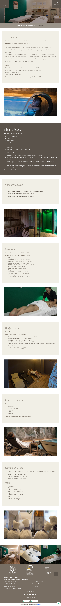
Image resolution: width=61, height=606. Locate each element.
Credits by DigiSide (30, 597)
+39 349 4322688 (11, 586)
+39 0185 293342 (10, 585)
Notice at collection (24, 604)
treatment (41, 25)
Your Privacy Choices (33, 604)
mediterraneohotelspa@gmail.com (12, 588)
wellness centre (22, 25)
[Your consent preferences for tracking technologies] (58, 603)
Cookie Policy (35, 601)
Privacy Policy (27, 601)
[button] (4, 554)
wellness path (32, 25)
